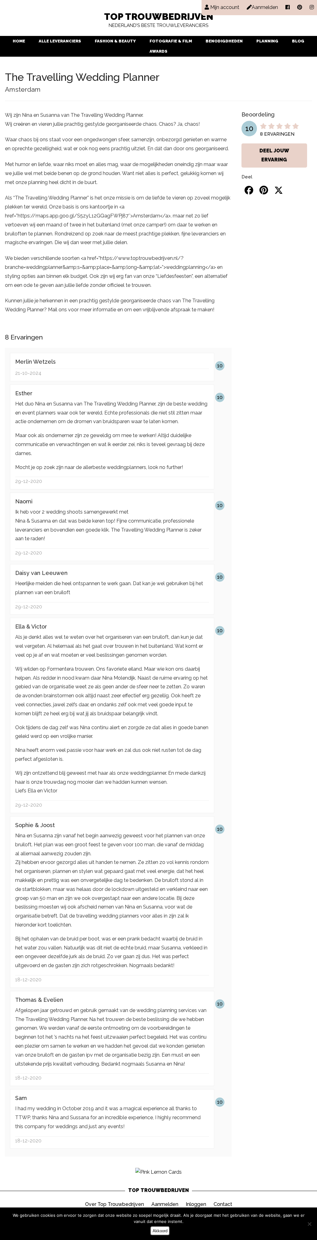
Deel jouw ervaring (274, 155)
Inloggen (196, 1204)
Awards (158, 51)
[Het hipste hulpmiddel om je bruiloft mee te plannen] (158, 1172)
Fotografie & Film (171, 41)
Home (19, 41)
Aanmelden (164, 1204)
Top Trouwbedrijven (158, 20)
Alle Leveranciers (60, 41)
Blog (298, 41)
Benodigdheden (224, 41)
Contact (223, 1204)
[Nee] (309, 1224)
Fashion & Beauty (115, 41)
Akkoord (160, 1231)
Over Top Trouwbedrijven (114, 1204)
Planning (267, 41)
